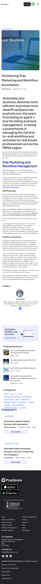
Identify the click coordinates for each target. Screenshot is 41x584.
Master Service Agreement (10, 568)
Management (27, 397)
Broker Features (7, 522)
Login (24, 528)
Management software (12, 397)
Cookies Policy (6, 575)
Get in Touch (27, 4)
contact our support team (10, 187)
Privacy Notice (6, 571)
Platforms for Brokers (8, 520)
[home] (5, 4)
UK (16, 394)
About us (25, 522)
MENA (18, 399)
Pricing (24, 520)
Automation (6, 29)
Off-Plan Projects (7, 525)
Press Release (9, 399)
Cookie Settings (6, 578)
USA (12, 394)
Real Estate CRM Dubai (29, 517)
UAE (20, 394)
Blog (23, 525)
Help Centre (26, 530)
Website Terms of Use (8, 565)
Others (6, 394)
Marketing (25, 399)
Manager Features (7, 530)
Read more (15, 432)
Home (3, 517)
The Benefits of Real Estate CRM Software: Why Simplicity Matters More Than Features (23, 378)
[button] (37, 4)
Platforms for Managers (9, 528)
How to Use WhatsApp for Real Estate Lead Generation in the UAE (22, 352)
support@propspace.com (10, 552)
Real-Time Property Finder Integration (23, 368)
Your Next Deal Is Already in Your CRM (22, 360)
